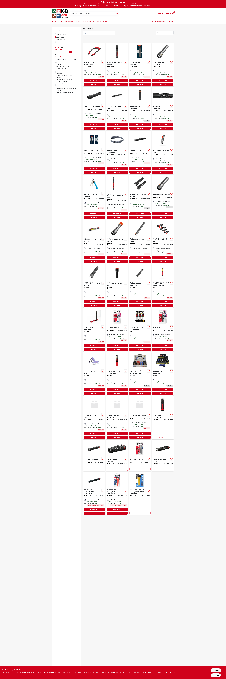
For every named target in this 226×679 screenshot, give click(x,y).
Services (105, 21)
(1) (63, 82)
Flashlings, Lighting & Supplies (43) (66, 59)
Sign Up (168, 13)
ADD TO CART (94, 80)
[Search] (117, 13)
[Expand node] (55, 59)
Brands (60, 21)
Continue (216, 670)
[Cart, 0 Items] (173, 13)
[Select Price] (70, 52)
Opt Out (216, 675)
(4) (61, 71)
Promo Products (61, 34)
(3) (60, 73)
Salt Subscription (68, 21)
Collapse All (58, 56)
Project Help (161, 21)
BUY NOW (94, 84)
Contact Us (170, 21)
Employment (145, 21)
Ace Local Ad (97, 21)
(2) (59, 77)
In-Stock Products (62, 39)
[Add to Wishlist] (102, 61)
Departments (85, 21)
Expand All (65, 56)
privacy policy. (119, 672)
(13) (59, 64)
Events (77, 21)
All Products (60, 37)
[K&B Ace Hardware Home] (60, 13)
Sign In (160, 13)
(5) (62, 66)
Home (54, 21)
